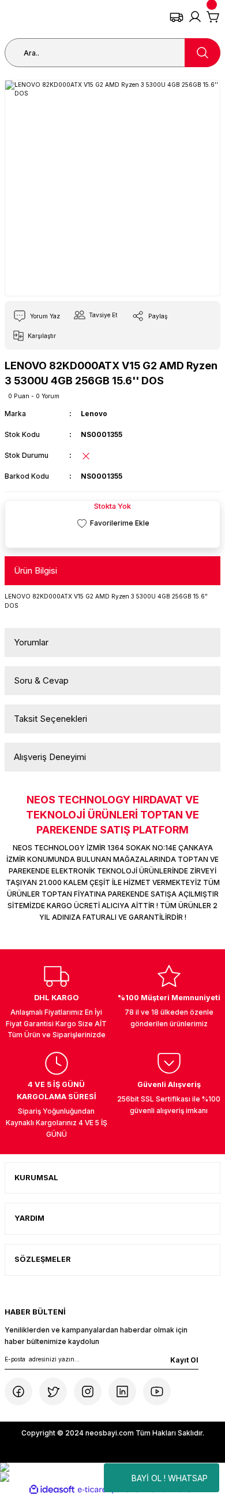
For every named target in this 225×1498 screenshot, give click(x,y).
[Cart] (213, 17)
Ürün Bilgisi (35, 570)
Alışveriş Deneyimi (50, 756)
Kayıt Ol (184, 1360)
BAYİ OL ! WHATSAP (170, 1478)
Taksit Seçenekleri (50, 718)
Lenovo (94, 413)
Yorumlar (31, 642)
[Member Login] (195, 17)
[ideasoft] (52, 1490)
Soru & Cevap (41, 680)
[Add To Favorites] (112, 523)
